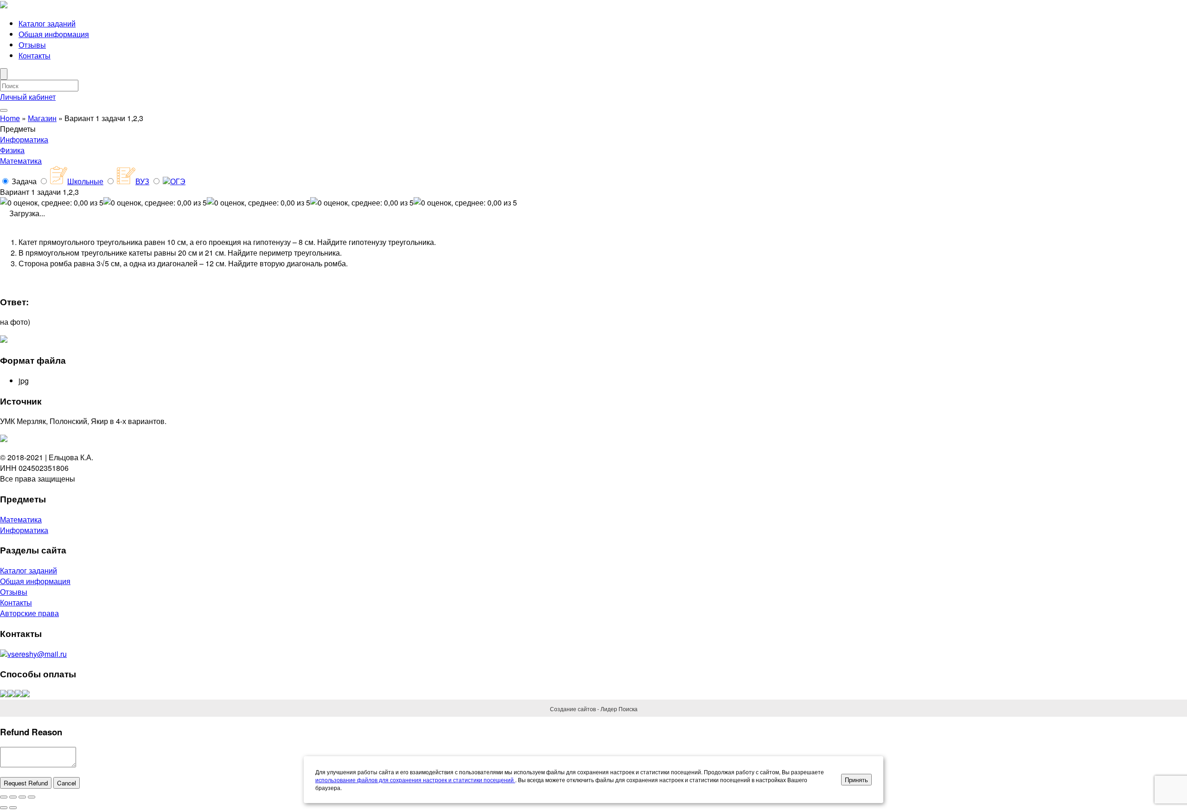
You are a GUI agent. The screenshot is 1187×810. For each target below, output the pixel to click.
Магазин (42, 118)
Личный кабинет (28, 96)
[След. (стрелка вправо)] (13, 807)
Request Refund (26, 782)
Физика (12, 150)
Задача (24, 181)
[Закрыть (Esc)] (3, 797)
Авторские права (29, 613)
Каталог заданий (47, 23)
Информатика (24, 139)
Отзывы (32, 44)
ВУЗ (142, 181)
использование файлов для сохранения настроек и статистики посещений (415, 780)
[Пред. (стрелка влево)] (3, 807)
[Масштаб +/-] (31, 797)
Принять (856, 779)
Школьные (85, 181)
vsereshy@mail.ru (37, 654)
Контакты (35, 55)
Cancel (66, 782)
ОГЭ (177, 181)
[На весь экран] (22, 797)
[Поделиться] (13, 797)
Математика (21, 160)
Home (10, 118)
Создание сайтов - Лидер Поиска (594, 709)
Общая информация (54, 34)
